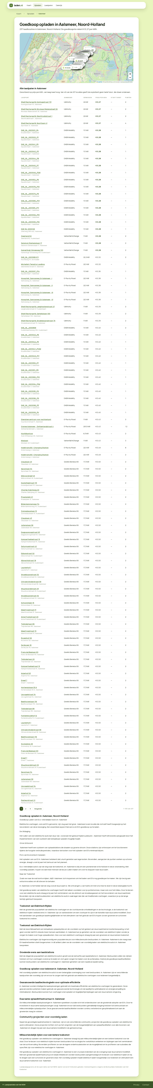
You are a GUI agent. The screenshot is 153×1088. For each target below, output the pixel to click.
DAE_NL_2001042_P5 (30, 342)
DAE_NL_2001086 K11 (30, 257)
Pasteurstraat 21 (28, 800)
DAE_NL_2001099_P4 (30, 412)
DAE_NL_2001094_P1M (30, 384)
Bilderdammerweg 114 (30, 504)
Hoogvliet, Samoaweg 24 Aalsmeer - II (37, 285)
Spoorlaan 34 (26, 469)
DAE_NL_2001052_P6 (30, 179)
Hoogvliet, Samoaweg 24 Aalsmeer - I (36, 278)
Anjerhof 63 (26, 673)
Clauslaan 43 (26, 462)
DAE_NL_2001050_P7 (30, 363)
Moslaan (24, 440)
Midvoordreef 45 (28, 476)
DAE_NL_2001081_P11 (30, 208)
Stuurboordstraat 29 (30, 589)
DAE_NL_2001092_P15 (30, 215)
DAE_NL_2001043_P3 (30, 151)
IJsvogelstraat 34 (28, 694)
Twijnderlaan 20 (28, 659)
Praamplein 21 (27, 497)
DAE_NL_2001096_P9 (30, 398)
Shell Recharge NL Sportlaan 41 (34, 123)
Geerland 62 (26, 236)
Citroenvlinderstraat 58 (31, 582)
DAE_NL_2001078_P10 (30, 187)
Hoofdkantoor (27, 433)
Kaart (29, 5)
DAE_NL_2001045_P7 (30, 165)
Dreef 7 (24, 680)
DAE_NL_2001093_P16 (30, 222)
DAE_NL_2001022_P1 (30, 137)
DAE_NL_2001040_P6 (30, 335)
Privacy (136, 1085)
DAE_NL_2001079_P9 (30, 194)
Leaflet (100, 82)
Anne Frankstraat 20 (29, 617)
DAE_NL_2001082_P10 (30, 377)
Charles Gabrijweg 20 (30, 490)
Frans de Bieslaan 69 (29, 652)
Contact (145, 1085)
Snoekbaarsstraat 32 (30, 574)
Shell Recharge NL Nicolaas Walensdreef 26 (39, 109)
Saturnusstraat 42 (29, 546)
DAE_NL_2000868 (28, 328)
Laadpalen (48, 5)
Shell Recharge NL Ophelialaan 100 (35, 313)
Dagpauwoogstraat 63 (30, 532)
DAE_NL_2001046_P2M (30, 172)
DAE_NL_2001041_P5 (29, 144)
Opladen (37, 5)
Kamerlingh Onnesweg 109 (32, 250)
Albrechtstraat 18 (28, 560)
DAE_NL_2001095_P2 (30, 391)
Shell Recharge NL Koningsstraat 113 (36, 102)
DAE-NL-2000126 (28, 229)
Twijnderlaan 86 (28, 624)
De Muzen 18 (26, 645)
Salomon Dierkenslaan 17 (31, 243)
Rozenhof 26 (26, 638)
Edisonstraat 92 (27, 553)
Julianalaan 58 (27, 525)
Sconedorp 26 (27, 744)
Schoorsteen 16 (27, 603)
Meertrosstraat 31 (28, 610)
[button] (79, 61)
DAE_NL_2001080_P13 (30, 201)
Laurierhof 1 (26, 567)
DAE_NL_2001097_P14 (30, 271)
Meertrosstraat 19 (28, 631)
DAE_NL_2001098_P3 (30, 405)
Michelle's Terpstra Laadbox (33, 264)
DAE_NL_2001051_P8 (29, 370)
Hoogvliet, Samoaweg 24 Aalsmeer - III (37, 292)
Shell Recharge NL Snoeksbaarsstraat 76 (38, 321)
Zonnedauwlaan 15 (29, 511)
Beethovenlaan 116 (29, 701)
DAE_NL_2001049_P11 (30, 356)
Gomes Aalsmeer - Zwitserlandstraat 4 (37, 426)
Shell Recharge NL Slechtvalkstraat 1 (36, 116)
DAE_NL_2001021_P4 (29, 130)
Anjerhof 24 (26, 793)
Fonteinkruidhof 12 (29, 716)
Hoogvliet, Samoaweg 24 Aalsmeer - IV (37, 299)
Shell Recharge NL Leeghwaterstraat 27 (38, 306)
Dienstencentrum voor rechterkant (36, 419)
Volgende (38, 809)
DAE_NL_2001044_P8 (30, 158)
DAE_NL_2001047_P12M (31, 349)
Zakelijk (59, 5)
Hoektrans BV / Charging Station (35, 448)
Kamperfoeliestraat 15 (30, 539)
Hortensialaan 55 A (29, 687)
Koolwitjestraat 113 (29, 483)
